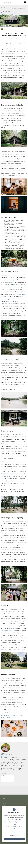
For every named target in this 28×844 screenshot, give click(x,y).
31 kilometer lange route (7, 444)
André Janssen (18, 489)
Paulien (5, 29)
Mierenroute (22, 306)
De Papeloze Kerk (6, 630)
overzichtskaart (11, 637)
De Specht (4, 115)
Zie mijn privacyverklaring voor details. (14, 827)
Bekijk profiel (12, 755)
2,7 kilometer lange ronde (18, 294)
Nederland (22, 649)
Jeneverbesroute (9, 303)
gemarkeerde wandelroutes (16, 299)
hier (2, 458)
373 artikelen (4, 755)
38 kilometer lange (11, 473)
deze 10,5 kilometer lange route (17, 287)
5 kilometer (11, 282)
